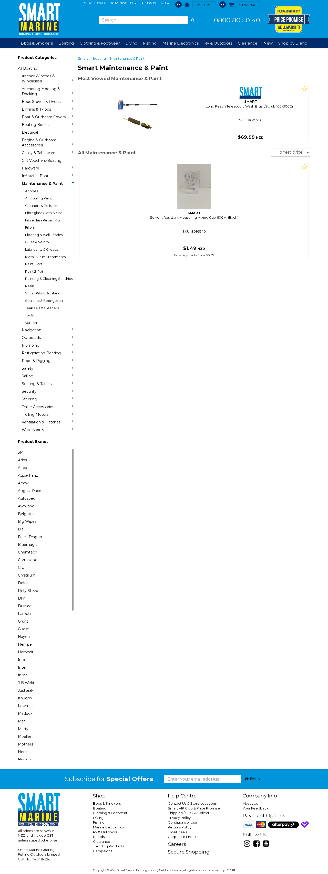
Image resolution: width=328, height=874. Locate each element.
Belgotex (26, 513)
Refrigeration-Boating (41, 353)
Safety (27, 368)
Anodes (31, 191)
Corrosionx (27, 560)
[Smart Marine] (39, 19)
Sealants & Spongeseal (44, 301)
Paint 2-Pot (34, 271)
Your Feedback (256, 808)
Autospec (26, 498)
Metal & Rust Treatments (45, 257)
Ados (22, 460)
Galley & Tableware (38, 153)
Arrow (23, 483)
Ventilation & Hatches (41, 422)
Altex (22, 467)
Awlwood (26, 506)
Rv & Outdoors (105, 832)
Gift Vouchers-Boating (41, 160)
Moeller (24, 736)
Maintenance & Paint (42, 183)
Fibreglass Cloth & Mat (43, 213)
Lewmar (25, 706)
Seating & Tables (37, 383)
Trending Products (108, 846)
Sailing (27, 376)
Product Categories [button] (37, 57)
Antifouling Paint (38, 198)
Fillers (30, 227)
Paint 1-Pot (34, 264)
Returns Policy (179, 827)
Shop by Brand (292, 43)
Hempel (25, 644)
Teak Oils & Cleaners (42, 308)
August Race (29, 490)
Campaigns (102, 851)
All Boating (27, 68)
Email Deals (177, 832)
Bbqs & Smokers (37, 43)
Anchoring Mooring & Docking (41, 91)
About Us (250, 803)
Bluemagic (27, 544)
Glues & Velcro (37, 242)
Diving (98, 818)
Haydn (24, 636)
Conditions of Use (182, 822)
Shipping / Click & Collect (188, 813)
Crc (21, 567)
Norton (24, 759)
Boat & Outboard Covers (44, 117)
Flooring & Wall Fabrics (44, 235)
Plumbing (30, 345)
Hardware (30, 168)
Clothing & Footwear (110, 813)
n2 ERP (230, 870)
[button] (148, 3)
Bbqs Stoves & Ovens (41, 101)
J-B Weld (26, 682)
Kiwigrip (25, 698)
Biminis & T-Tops (36, 109)
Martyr (24, 729)
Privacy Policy (179, 818)
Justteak (25, 690)
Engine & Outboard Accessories (39, 142)
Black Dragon (30, 537)
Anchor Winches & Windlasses (38, 78)
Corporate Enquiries (184, 837)
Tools (29, 315)
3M (21, 452)
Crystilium (27, 575)
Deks (22, 583)
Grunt (23, 621)
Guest (23, 629)
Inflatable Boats (36, 176)
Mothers (25, 744)
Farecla (24, 613)
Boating (99, 58)
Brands (99, 837)
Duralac (24, 606)
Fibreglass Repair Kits (42, 220)
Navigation (31, 330)
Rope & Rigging (36, 360)
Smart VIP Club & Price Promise (194, 808)
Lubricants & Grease (41, 249)
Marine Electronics (108, 827)
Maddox (25, 713)
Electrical (30, 132)
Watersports (33, 430)
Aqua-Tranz (28, 475)
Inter (22, 667)
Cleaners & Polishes (41, 206)
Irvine (23, 675)
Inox (22, 659)
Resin (29, 286)
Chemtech (27, 552)
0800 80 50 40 (237, 20)
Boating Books (35, 124)
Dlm (22, 598)
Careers (177, 844)
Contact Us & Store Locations (192, 803)
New (268, 43)
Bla (21, 529)
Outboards (31, 337)
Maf (21, 721)
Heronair (25, 652)
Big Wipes (27, 521)
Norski (23, 752)
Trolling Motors (35, 414)
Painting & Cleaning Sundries (49, 278)
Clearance (248, 43)
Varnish (31, 323)
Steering (29, 399)
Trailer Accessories (38, 406)
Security (29, 391)
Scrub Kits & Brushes (42, 293)
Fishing (99, 822)
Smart (83, 58)
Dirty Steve (28, 590)
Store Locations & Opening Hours (111, 3)
